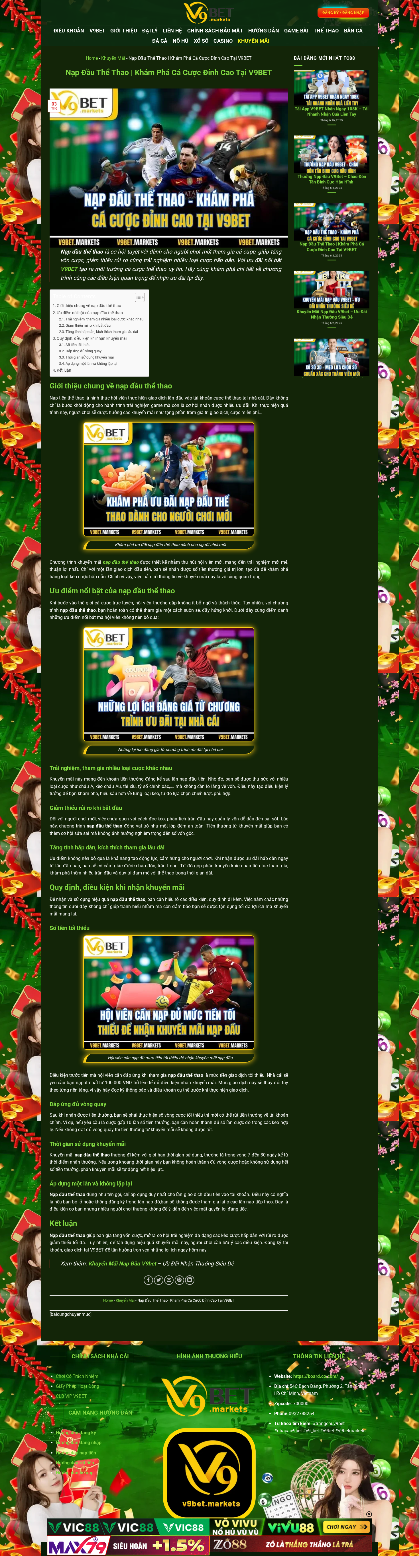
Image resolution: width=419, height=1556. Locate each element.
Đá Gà (160, 41)
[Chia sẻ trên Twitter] (158, 1280)
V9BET (97, 31)
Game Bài (296, 31)
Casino (223, 41)
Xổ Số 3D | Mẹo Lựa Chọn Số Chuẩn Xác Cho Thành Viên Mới (331, 274)
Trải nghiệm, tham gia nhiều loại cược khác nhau (104, 319)
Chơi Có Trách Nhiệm (77, 1376)
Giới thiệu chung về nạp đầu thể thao (89, 305)
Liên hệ (172, 31)
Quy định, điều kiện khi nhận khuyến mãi (92, 338)
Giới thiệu (123, 31)
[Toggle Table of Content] (137, 297)
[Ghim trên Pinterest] (179, 1280)
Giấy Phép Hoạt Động (77, 1386)
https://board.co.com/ (315, 1376)
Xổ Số (201, 41)
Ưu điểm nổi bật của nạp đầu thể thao (90, 312)
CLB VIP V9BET (71, 1396)
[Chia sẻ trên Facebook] (148, 1280)
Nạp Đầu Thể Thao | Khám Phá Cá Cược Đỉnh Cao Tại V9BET (332, 138)
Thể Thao (326, 31)
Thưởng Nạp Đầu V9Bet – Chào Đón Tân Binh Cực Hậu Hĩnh (332, 71)
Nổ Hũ (181, 41)
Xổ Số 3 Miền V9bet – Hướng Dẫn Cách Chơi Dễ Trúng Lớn (331, 342)
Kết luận (64, 370)
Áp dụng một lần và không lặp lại (91, 363)
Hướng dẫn (263, 31)
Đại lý (150, 31)
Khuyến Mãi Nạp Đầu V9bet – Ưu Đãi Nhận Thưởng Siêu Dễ (332, 206)
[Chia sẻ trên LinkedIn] (189, 1280)
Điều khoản (69, 31)
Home (92, 58)
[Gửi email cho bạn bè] (169, 1280)
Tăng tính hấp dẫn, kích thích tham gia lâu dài (102, 332)
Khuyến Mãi (253, 41)
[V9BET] (209, 13)
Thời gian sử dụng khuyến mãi (90, 357)
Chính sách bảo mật (215, 31)
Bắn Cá (353, 31)
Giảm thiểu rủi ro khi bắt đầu (88, 325)
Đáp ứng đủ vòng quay (84, 351)
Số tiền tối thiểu (78, 345)
